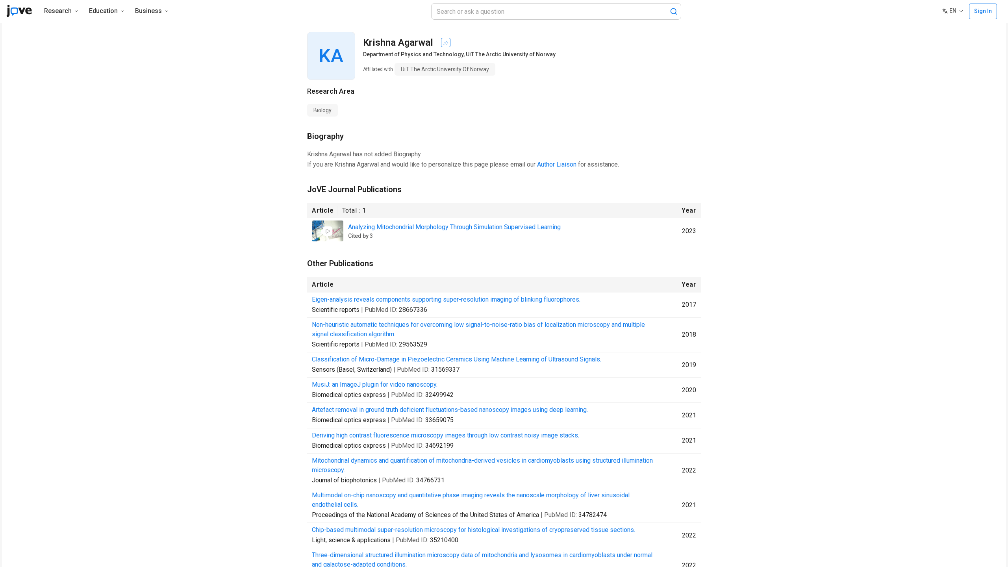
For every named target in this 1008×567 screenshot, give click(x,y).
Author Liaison (556, 164)
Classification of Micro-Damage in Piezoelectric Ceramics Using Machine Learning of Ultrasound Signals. (456, 359)
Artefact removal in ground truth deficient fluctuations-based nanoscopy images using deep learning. (450, 409)
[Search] (674, 11)
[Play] (327, 231)
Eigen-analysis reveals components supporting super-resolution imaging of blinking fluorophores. (446, 299)
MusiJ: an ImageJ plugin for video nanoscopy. (374, 384)
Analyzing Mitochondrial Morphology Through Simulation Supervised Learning (454, 227)
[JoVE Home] (19, 11)
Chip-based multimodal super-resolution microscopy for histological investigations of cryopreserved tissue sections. (473, 530)
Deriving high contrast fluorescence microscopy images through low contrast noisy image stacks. (445, 435)
